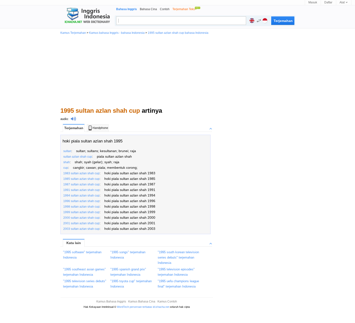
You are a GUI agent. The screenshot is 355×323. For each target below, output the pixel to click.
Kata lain (73, 243)
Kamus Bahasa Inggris (111, 301)
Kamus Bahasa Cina (141, 301)
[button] (257, 21)
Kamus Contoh (167, 301)
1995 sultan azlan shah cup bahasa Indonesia (178, 33)
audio (64, 119)
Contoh (165, 9)
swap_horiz (259, 21)
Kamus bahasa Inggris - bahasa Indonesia (117, 33)
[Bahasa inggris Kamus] (86, 15)
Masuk (312, 2)
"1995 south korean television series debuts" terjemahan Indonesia (178, 257)
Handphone (100, 128)
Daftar (328, 2)
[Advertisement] (177, 70)
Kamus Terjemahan (73, 33)
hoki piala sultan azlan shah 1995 (92, 141)
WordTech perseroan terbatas (134, 306)
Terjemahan (73, 128)
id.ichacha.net (161, 306)
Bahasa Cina (148, 9)
